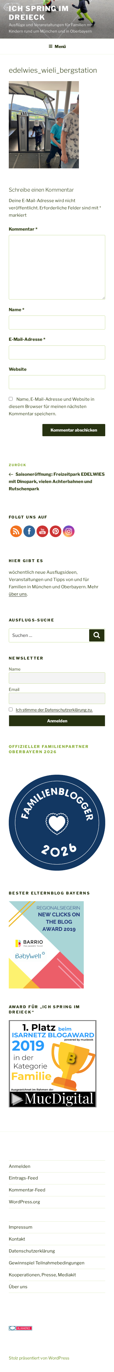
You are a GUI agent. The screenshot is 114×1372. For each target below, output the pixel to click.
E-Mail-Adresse (27, 339)
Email (14, 689)
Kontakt (17, 1239)
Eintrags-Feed (23, 1178)
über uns (18, 594)
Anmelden (19, 1166)
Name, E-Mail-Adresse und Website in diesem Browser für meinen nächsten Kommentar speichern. (51, 406)
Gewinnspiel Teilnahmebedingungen (46, 1263)
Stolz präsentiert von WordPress (39, 1357)
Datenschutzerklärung (32, 1251)
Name (16, 309)
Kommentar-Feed (27, 1190)
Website (18, 369)
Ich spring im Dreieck (39, 13)
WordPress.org (24, 1201)
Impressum (20, 1227)
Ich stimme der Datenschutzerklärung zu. (54, 709)
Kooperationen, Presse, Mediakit (42, 1274)
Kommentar (23, 229)
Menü (60, 46)
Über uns (18, 1286)
